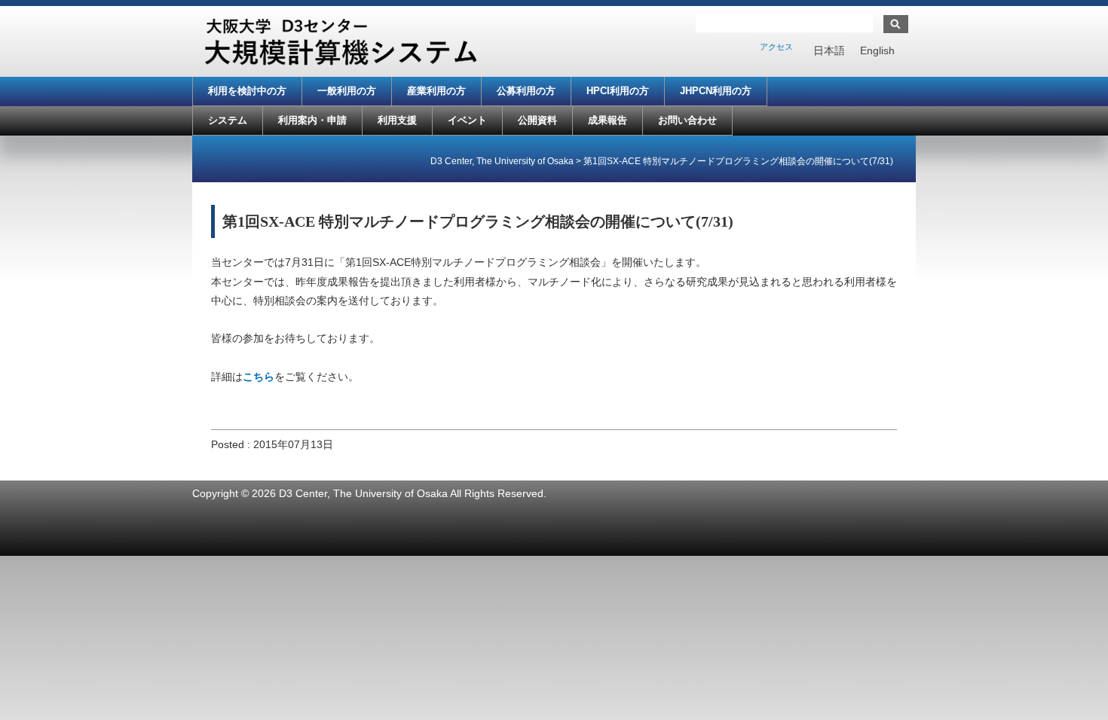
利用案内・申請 (312, 120)
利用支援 (397, 120)
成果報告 (607, 120)
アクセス (776, 46)
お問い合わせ (687, 120)
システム (227, 120)
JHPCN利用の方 (715, 90)
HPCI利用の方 (617, 90)
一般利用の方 (346, 90)
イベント (467, 120)
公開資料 (537, 120)
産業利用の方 (436, 90)
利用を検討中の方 (247, 90)
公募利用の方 (526, 90)
